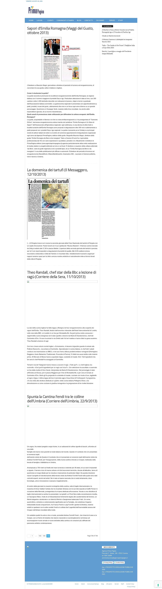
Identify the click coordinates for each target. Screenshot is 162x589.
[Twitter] (134, 1)
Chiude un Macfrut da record (111, 36)
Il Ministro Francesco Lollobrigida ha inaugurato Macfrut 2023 (117, 41)
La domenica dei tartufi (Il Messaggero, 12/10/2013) (57, 172)
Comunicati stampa (65, 20)
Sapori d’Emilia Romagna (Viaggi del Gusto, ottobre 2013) (60, 30)
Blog (79, 20)
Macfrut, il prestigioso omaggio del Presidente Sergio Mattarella (116, 53)
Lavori (39, 20)
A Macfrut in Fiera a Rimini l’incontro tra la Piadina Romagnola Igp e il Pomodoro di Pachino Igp (118, 31)
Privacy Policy (108, 562)
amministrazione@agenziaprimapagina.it (115, 558)
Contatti (89, 20)
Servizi (112, 20)
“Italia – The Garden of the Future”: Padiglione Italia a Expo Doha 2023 (118, 47)
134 (40, 536)
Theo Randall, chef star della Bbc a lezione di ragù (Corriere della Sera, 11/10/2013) (61, 274)
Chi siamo (100, 20)
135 (44, 536)
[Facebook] (127, 1)
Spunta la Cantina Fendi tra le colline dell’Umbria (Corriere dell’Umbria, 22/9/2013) (62, 398)
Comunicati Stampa (93, 584)
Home (31, 20)
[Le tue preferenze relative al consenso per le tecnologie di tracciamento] (158, 585)
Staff (120, 20)
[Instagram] (131, 1)
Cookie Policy (120, 562)
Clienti (50, 20)
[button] (134, 20)
